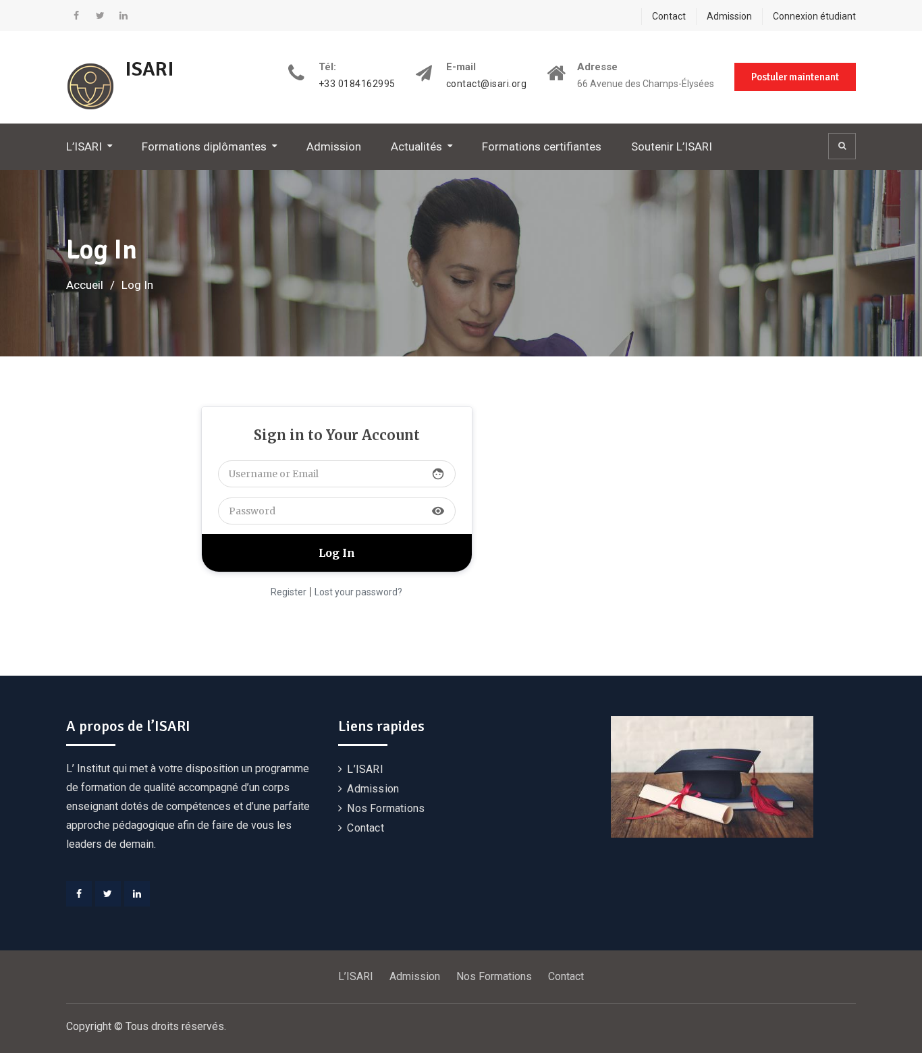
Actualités (416, 146)
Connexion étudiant (814, 16)
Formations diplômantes (204, 146)
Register (288, 592)
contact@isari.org (486, 84)
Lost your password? (358, 592)
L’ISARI (84, 146)
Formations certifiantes (541, 146)
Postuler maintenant (795, 77)
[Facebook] (76, 15)
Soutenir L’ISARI (671, 146)
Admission (729, 16)
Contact (669, 16)
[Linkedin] (123, 15)
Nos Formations (386, 808)
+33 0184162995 (357, 84)
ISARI (149, 69)
